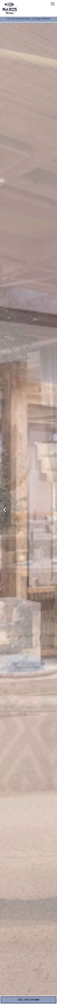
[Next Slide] (52, 509)
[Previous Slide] (4, 509)
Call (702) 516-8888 (28, 1000)
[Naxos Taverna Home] (9, 8)
